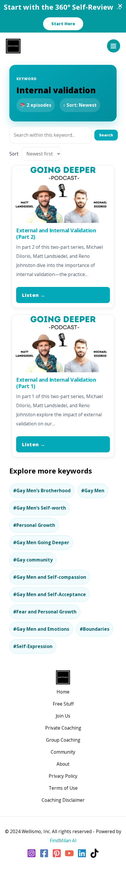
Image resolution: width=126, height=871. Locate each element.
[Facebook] (44, 853)
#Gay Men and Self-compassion (49, 577)
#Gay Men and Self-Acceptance (49, 594)
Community (63, 752)
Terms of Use (63, 788)
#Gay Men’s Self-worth (39, 508)
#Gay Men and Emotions (41, 629)
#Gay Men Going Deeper (41, 542)
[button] (63, 23)
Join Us (63, 716)
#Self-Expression (32, 646)
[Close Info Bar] (120, 6)
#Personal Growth (34, 525)
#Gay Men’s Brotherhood (42, 490)
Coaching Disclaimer (63, 800)
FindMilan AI (63, 840)
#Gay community (33, 560)
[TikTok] (94, 853)
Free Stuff (63, 704)
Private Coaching (63, 728)
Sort (13, 153)
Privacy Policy (63, 776)
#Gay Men (92, 490)
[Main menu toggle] (113, 46)
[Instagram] (31, 853)
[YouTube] (69, 853)
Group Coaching (63, 740)
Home (63, 692)
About (63, 764)
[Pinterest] (56, 853)
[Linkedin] (81, 853)
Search (106, 135)
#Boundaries (94, 629)
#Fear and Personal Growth (44, 611)
